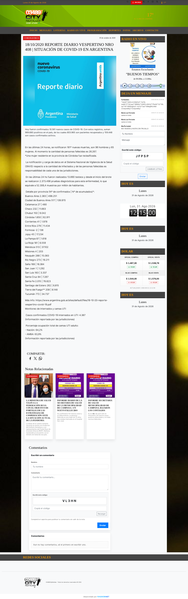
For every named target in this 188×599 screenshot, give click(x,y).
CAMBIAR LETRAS (154, 169)
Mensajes (45, 30)
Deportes (115, 30)
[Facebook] (149, 2)
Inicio (33, 30)
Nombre (34, 462)
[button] (128, 2)
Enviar (103, 525)
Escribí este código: (40, 495)
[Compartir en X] (35, 358)
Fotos (126, 30)
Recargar (102, 514)
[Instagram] (153, 2)
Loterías (59, 30)
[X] (144, 2)
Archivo (137, 30)
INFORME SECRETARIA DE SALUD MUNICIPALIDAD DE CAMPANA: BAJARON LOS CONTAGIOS (100, 405)
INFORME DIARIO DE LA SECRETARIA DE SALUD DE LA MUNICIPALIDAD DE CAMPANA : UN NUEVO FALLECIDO (69, 405)
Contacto (151, 30)
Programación (97, 30)
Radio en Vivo (76, 30)
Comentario (35, 473)
